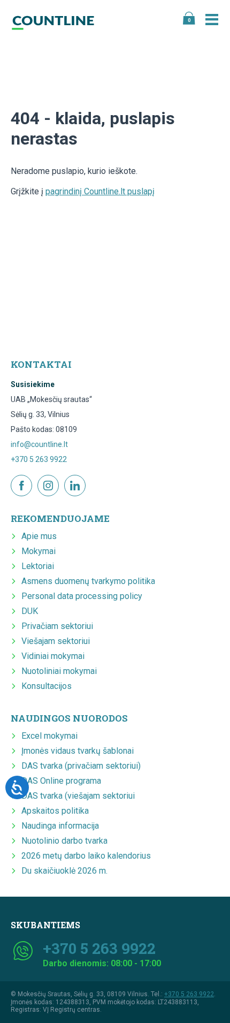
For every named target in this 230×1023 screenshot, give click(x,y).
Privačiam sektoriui (57, 626)
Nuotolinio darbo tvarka (64, 841)
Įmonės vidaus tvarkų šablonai (77, 751)
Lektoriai (37, 566)
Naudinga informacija (60, 826)
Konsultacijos (46, 686)
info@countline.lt (39, 444)
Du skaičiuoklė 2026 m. (64, 871)
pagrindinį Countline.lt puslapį (100, 191)
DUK (29, 611)
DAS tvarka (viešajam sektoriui (78, 796)
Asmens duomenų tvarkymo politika (88, 581)
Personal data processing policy (81, 596)
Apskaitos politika (55, 811)
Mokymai (38, 551)
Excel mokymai (49, 736)
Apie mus (39, 536)
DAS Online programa (61, 781)
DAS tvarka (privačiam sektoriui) (81, 766)
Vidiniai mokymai (53, 656)
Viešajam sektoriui (55, 641)
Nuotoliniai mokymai (59, 671)
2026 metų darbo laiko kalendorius (86, 856)
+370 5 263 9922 (39, 459)
